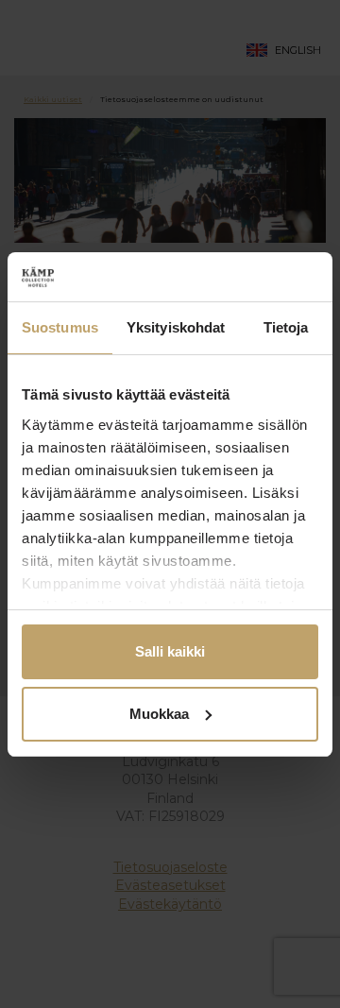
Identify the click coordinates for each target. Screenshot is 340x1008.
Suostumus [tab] (60, 327)
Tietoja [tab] (286, 327)
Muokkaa (159, 714)
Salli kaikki (170, 651)
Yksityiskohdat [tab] (176, 327)
